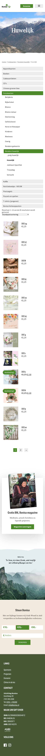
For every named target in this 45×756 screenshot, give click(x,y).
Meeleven (9, 136)
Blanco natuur (10, 112)
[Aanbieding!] (10, 383)
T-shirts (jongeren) (10, 201)
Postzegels (7, 191)
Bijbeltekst (9, 102)
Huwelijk (10, 160)
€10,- (5, 627)
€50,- (33, 627)
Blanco (8, 107)
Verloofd (10, 175)
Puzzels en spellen (10, 196)
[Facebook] (5, 745)
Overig (7, 141)
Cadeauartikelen (9, 78)
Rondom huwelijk (23, 62)
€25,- (19, 627)
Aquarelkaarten (9, 68)
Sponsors (7, 670)
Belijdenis (9, 97)
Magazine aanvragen (22, 527)
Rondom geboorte (12, 146)
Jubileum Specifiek (14, 165)
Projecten (7, 674)
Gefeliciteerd (10, 122)
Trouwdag (11, 170)
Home (4, 62)
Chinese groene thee (11, 88)
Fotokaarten (11, 62)
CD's (5, 83)
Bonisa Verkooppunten (12, 206)
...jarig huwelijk (12, 155)
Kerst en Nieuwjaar (12, 126)
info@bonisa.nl (13, 705)
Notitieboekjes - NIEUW (12, 186)
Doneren (26, 6)
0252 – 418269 (11, 702)
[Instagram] (9, 745)
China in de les (9, 682)
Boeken (6, 73)
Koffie (5, 181)
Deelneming (10, 117)
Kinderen (8, 131)
